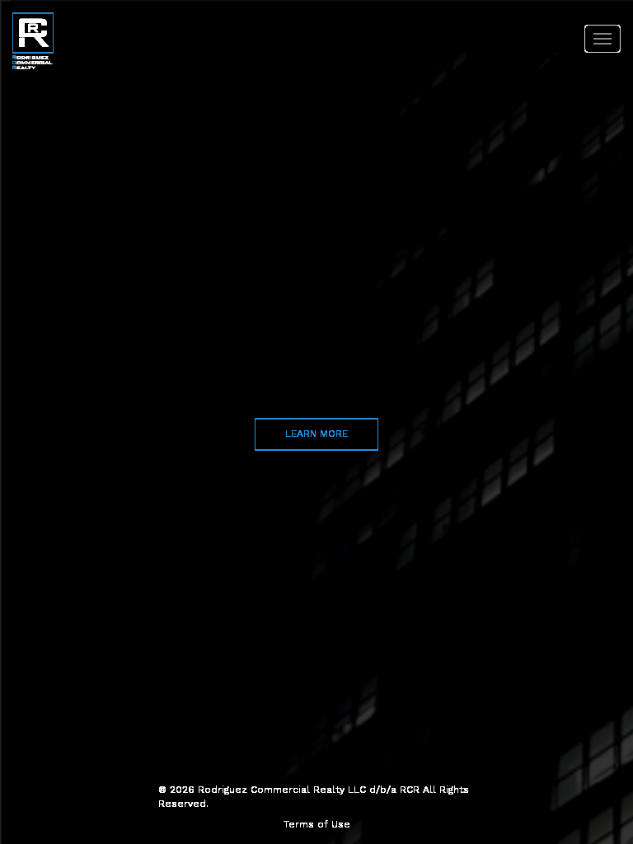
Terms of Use (317, 824)
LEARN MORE (316, 433)
